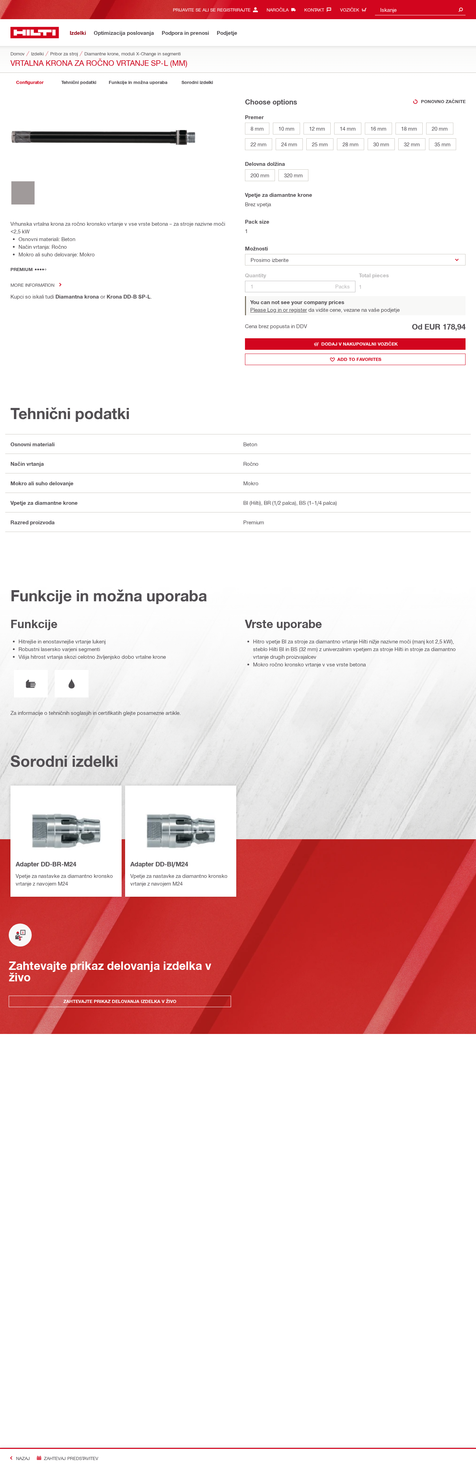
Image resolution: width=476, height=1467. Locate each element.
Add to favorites (359, 359)
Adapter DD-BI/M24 (159, 864)
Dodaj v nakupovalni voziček (359, 344)
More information (32, 284)
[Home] (34, 32)
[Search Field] (461, 9)
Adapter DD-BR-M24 (46, 864)
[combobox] (420, 9)
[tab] (29, 82)
